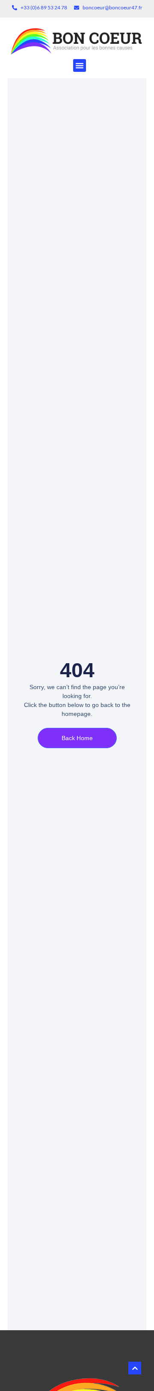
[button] (79, 65)
